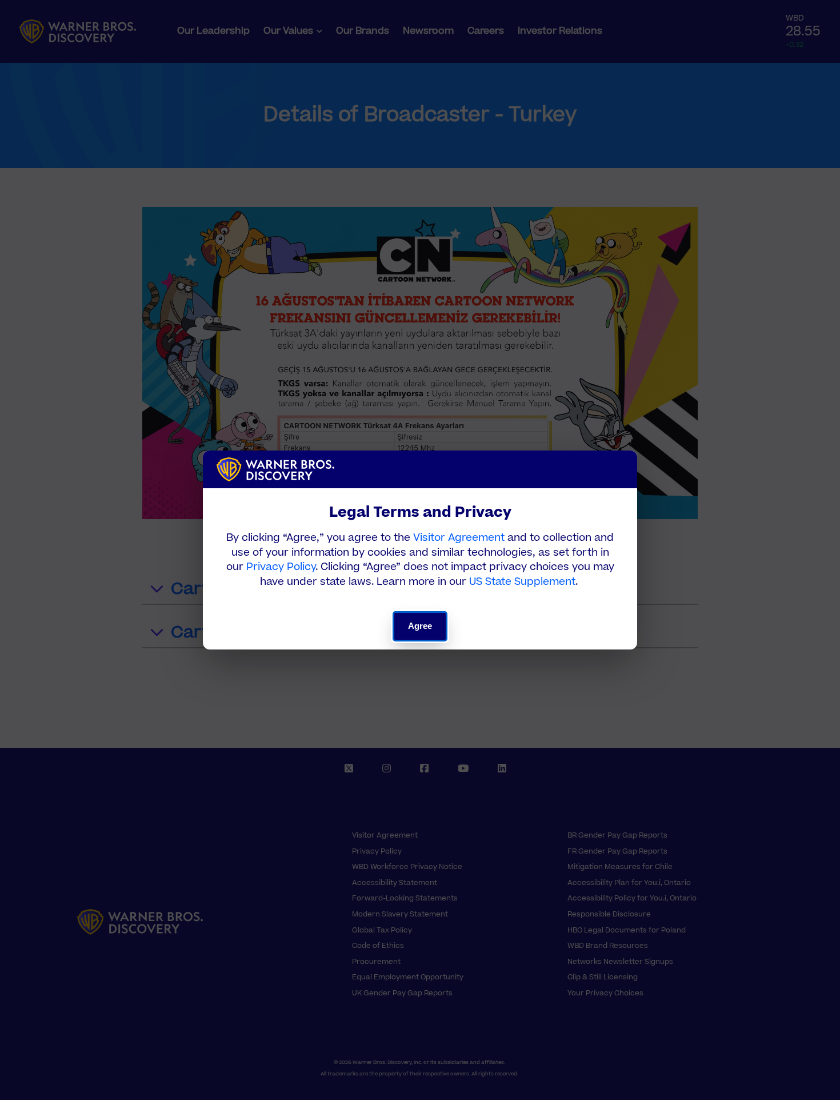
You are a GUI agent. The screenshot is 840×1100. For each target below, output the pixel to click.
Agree (420, 626)
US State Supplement (522, 582)
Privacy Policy (280, 567)
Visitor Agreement (459, 538)
